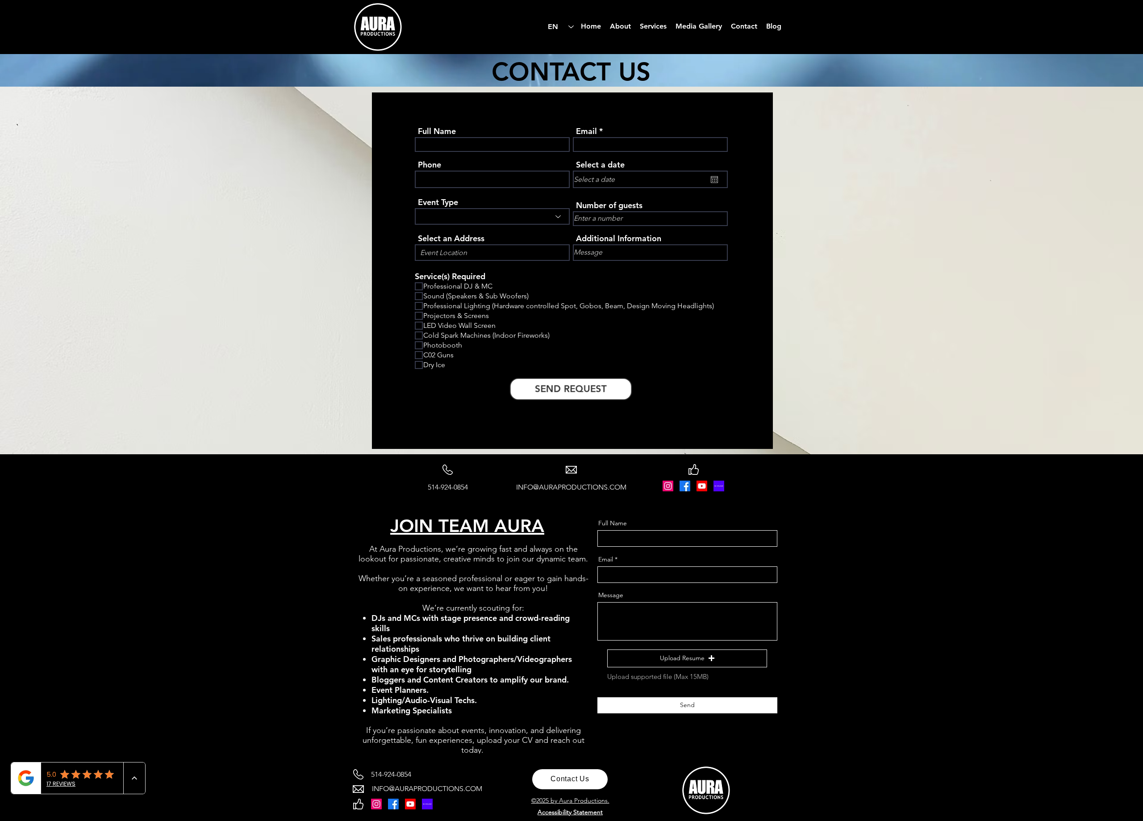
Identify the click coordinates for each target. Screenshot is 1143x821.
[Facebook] (685, 486)
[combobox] (492, 252)
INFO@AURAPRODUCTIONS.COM (571, 487)
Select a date (600, 165)
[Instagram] (668, 486)
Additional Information (618, 239)
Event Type (438, 202)
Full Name (437, 131)
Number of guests (609, 205)
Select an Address (451, 239)
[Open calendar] (714, 179)
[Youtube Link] (702, 486)
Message (610, 595)
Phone (429, 165)
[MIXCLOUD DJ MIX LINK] (718, 486)
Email (586, 131)
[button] (687, 658)
